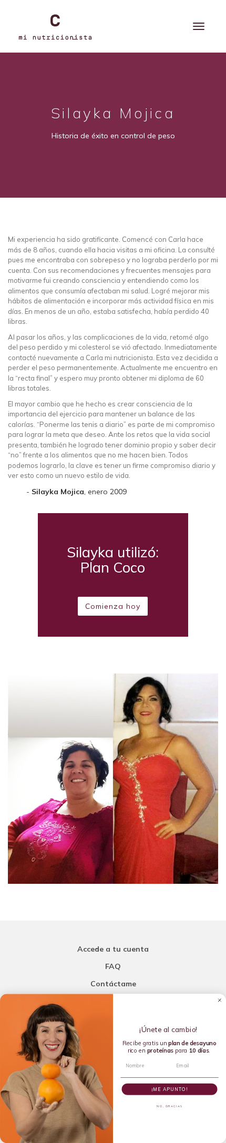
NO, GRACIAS (169, 1106)
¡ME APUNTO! (169, 1088)
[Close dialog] (219, 999)
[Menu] (198, 26)
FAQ (113, 966)
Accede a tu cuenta (113, 949)
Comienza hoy (112, 606)
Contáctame (113, 983)
